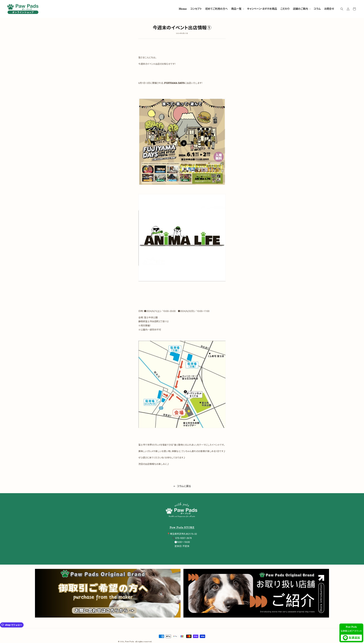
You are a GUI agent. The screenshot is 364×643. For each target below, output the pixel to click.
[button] (237, 9)
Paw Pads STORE (182, 527)
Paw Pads (129, 641)
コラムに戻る (184, 486)
